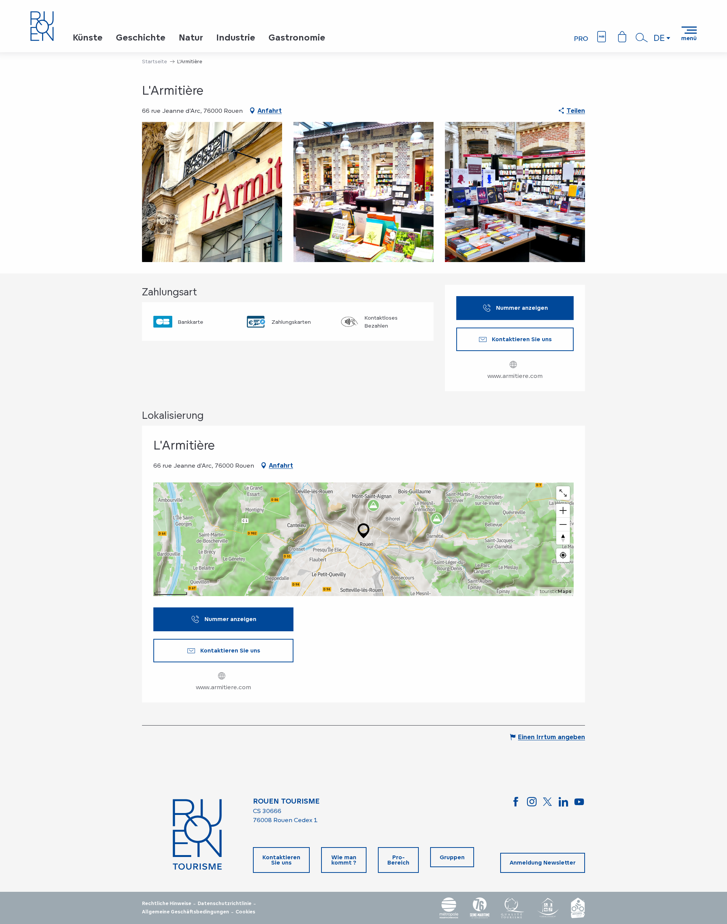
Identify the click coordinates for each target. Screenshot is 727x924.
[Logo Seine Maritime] (480, 907)
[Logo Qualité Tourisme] (512, 907)
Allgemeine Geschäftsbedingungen (185, 912)
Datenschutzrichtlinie (224, 903)
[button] (642, 37)
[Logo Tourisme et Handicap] (547, 907)
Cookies (245, 912)
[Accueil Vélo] (578, 907)
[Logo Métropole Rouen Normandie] (449, 907)
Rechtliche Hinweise (166, 903)
